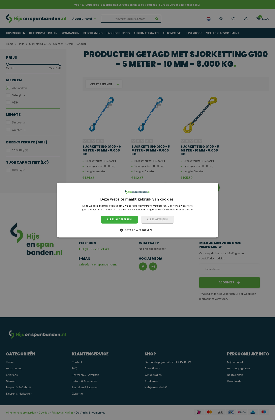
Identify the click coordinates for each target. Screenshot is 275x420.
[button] (137, 230)
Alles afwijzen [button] (157, 219)
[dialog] (137, 210)
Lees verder (186, 209)
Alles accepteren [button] (119, 219)
